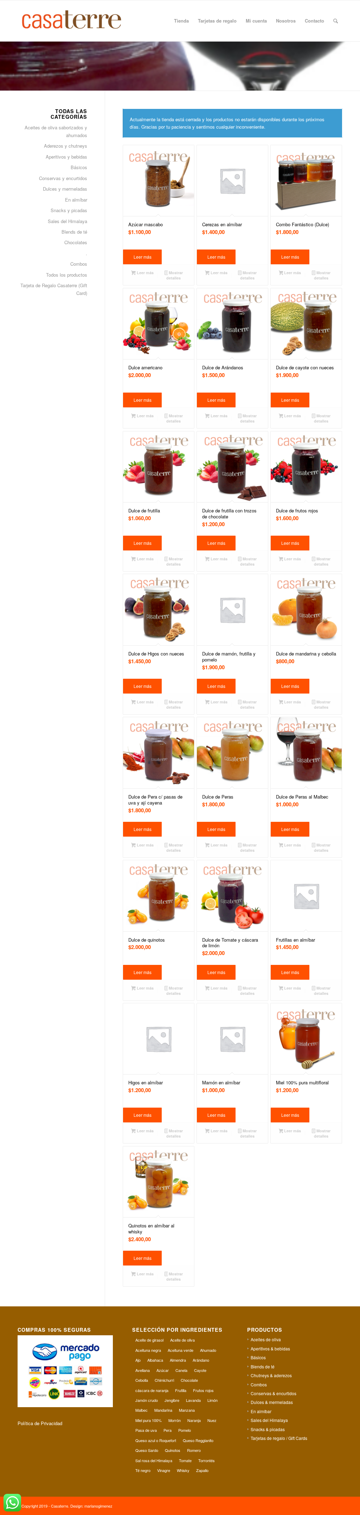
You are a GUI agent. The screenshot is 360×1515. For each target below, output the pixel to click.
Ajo (138, 1360)
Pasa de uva (146, 1430)
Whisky (183, 1470)
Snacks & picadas (268, 1429)
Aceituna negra (148, 1350)
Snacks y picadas (69, 210)
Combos (78, 263)
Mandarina (163, 1410)
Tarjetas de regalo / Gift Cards (279, 1438)
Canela (181, 1370)
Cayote (200, 1370)
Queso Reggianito (198, 1440)
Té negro (142, 1470)
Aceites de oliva (266, 1339)
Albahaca (155, 1360)
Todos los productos (66, 274)
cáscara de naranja (151, 1390)
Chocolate (189, 1380)
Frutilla (180, 1390)
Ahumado (208, 1350)
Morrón (174, 1420)
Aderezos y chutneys (65, 145)
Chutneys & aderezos (271, 1375)
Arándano (201, 1360)
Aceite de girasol (149, 1340)
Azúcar (162, 1370)
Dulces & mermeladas (272, 1402)
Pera (167, 1430)
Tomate (185, 1460)
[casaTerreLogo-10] (80, 20)
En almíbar (76, 199)
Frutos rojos (203, 1390)
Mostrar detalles (174, 275)
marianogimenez (98, 1506)
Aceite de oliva (182, 1340)
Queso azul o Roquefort (155, 1440)
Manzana (187, 1410)
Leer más (143, 257)
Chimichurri (164, 1380)
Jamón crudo (146, 1400)
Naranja (194, 1420)
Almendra (178, 1360)
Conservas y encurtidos (63, 178)
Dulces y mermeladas (65, 188)
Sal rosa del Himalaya (153, 1460)
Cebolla (141, 1380)
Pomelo (184, 1430)
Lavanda (193, 1400)
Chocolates (75, 242)
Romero (194, 1450)
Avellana (142, 1370)
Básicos (79, 167)
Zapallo (202, 1470)
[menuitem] (181, 20)
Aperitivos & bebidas (270, 1348)
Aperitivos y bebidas (66, 156)
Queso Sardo (146, 1450)
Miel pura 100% (148, 1420)
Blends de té (74, 231)
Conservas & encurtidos (273, 1393)
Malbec (141, 1410)
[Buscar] (335, 20)
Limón (212, 1400)
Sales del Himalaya (67, 221)
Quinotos (172, 1450)
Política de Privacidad (40, 1423)
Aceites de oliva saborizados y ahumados (56, 131)
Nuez (212, 1420)
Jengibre (172, 1400)
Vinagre (163, 1470)
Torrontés (206, 1460)
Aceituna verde (180, 1350)
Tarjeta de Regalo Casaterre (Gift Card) (53, 289)
